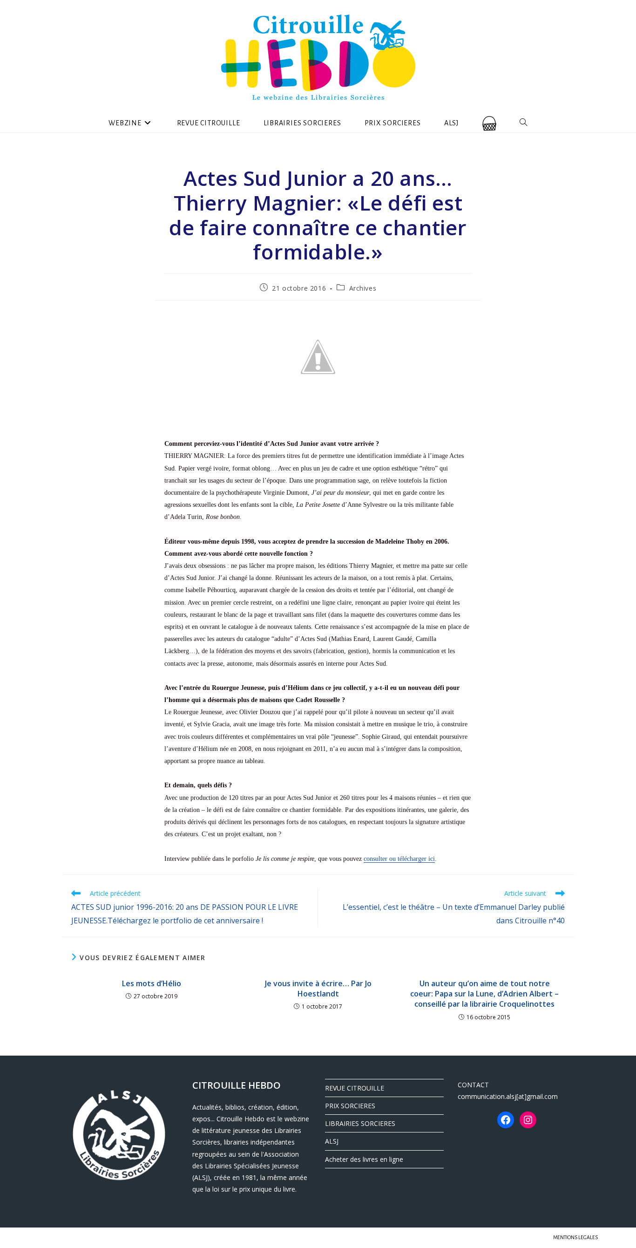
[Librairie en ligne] (489, 123)
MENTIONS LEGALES (575, 1237)
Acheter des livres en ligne (364, 1159)
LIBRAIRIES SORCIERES (360, 1123)
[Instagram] (528, 1120)
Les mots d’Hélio (151, 983)
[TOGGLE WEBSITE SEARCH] (523, 123)
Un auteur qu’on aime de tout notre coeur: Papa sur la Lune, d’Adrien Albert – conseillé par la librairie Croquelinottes (484, 993)
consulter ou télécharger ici (399, 858)
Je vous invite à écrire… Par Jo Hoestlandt (318, 988)
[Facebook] (505, 1120)
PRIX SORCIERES (350, 1105)
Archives (363, 288)
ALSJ (331, 1141)
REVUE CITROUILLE (354, 1088)
